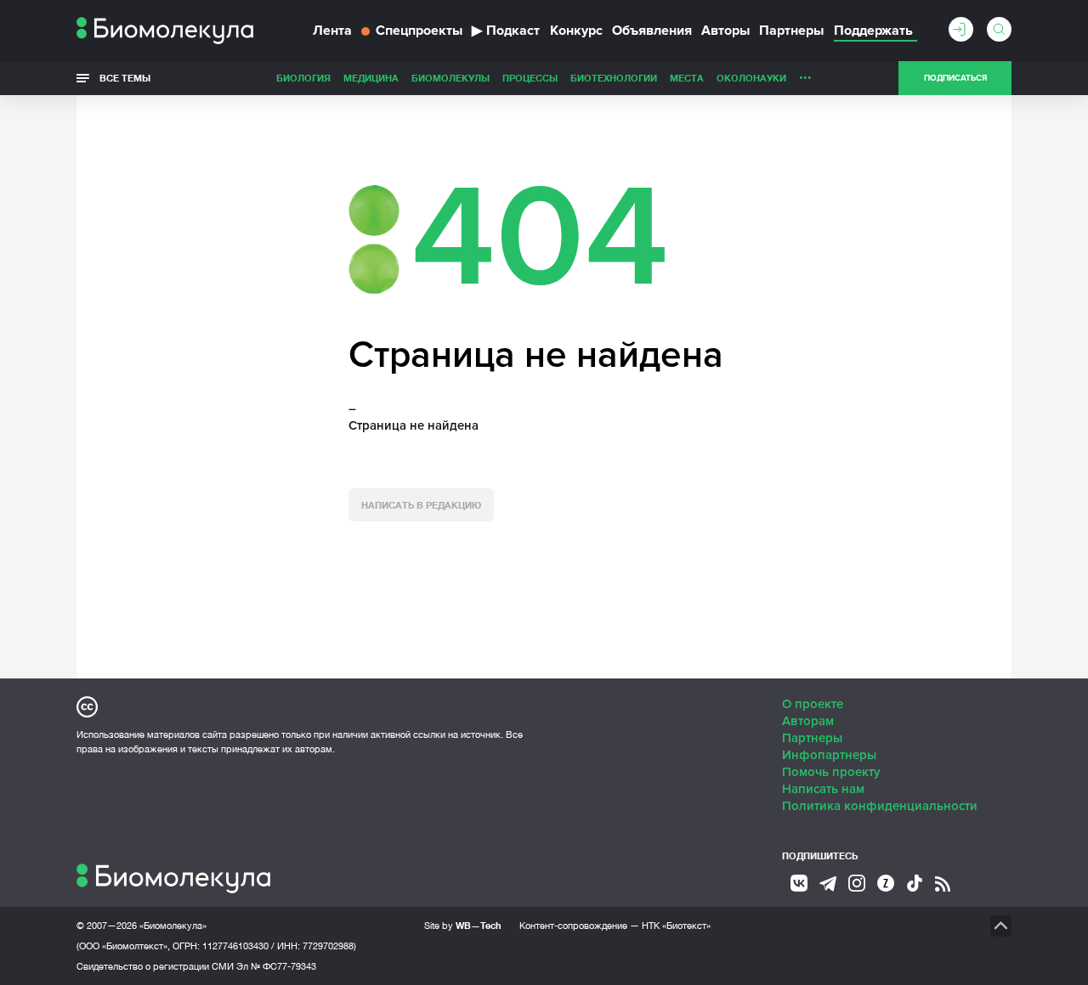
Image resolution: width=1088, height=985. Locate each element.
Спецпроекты (419, 30)
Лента (332, 30)
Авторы (725, 30)
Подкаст (506, 30)
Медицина (371, 77)
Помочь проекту (831, 772)
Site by (463, 925)
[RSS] (942, 884)
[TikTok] (914, 883)
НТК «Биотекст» (676, 925)
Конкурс (576, 30)
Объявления (652, 30)
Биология (303, 77)
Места (687, 77)
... (805, 74)
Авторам (808, 721)
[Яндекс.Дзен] (885, 883)
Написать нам (823, 788)
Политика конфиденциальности (880, 805)
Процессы (530, 77)
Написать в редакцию (421, 504)
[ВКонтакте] (799, 883)
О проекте (812, 704)
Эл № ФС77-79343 (276, 966)
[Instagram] (856, 883)
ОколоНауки (751, 77)
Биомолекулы (450, 77)
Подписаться (955, 78)
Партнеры (791, 30)
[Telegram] (827, 884)
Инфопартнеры (829, 755)
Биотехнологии (613, 77)
